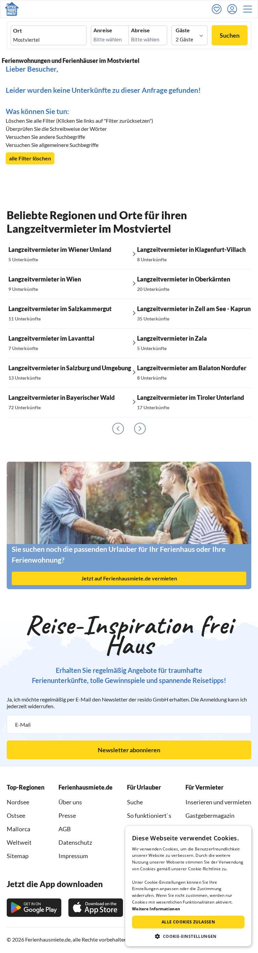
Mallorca (18, 829)
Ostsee (16, 815)
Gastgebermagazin (209, 815)
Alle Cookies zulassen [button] (188, 922)
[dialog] (188, 886)
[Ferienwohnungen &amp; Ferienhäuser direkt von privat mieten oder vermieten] (11, 9)
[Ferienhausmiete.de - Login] (234, 9)
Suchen (230, 35)
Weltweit (19, 842)
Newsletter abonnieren (129, 750)
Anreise (102, 30)
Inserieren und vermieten (218, 802)
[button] (250, 9)
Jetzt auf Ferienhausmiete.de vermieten (129, 578)
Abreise (140, 30)
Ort (17, 30)
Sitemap (18, 856)
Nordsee (18, 802)
